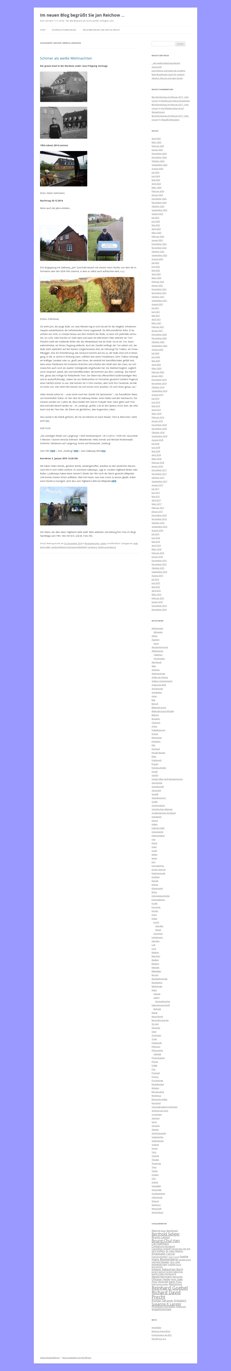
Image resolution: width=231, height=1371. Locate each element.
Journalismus (158, 865)
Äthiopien (158, 632)
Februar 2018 (158, 462)
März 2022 (156, 277)
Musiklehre (157, 982)
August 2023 (157, 213)
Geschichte (157, 782)
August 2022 (157, 259)
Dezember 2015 (159, 560)
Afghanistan (157, 628)
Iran (153, 839)
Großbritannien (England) (164, 813)
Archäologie (157, 688)
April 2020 (156, 364)
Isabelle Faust (174, 1264)
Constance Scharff (161, 1248)
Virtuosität (156, 1189)
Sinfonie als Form (160, 1110)
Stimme (155, 1129)
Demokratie (176, 1248)
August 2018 (157, 440)
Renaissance (158, 1091)
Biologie (157, 1009)
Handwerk (157, 816)
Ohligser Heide (161, 1279)
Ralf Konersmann (160, 1284)
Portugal (156, 1073)
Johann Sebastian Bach (167, 1269)
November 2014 (159, 609)
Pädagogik (157, 1042)
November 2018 (159, 428)
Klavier (155, 884)
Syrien (155, 1148)
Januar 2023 (157, 240)
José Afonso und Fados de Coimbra (168, 70)
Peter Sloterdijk (160, 1281)
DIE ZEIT (186, 1248)
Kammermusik (158, 873)
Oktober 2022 (158, 251)
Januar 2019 (157, 421)
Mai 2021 (156, 315)
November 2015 (159, 564)
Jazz (154, 862)
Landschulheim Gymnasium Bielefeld (69, 547)
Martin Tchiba (158, 1274)
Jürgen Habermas (174, 1271)
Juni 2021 (156, 311)
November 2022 (159, 247)
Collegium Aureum (163, 1246)
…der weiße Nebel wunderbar (166, 63)
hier (47, 420)
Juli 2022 (155, 262)
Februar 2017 (158, 507)
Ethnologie (157, 737)
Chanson (156, 722)
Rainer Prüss (175, 1281)
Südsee (155, 1144)
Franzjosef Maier (160, 1256)
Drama (155, 733)
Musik (158, 929)
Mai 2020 (156, 360)
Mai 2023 (156, 225)
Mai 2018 (156, 451)
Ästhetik (157, 1054)
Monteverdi (170, 1274)
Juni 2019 (156, 402)
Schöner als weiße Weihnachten (66, 58)
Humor (155, 820)
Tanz (154, 1152)
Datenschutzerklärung (64, 30)
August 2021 (157, 304)
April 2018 (156, 455)
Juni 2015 (156, 583)
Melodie (155, 967)
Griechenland (158, 805)
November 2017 (159, 473)
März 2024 (156, 187)
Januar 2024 (157, 195)
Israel (154, 850)
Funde (155, 771)
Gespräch (156, 790)
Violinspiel (181, 1306)
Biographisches (92, 543)
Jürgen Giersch (159, 869)
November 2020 (159, 338)
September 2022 (159, 255)
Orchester (156, 1035)
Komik (154, 903)
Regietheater (158, 1084)
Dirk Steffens (158, 1251)
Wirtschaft (156, 1208)
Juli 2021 (155, 308)
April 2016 (156, 545)
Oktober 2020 (158, 342)
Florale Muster (158, 752)
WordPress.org (159, 1338)
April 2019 (156, 409)
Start (43, 30)
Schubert (180, 1300)
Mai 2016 (156, 541)
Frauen (155, 764)
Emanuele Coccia (163, 1254)
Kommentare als (162, 1335)
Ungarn (155, 1174)
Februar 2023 (158, 236)
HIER (52, 450)
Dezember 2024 (159, 153)
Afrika (154, 635)
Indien (155, 824)
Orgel (154, 1039)
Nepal (154, 1012)
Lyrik (154, 948)
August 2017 (157, 485)
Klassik (155, 880)
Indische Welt (158, 828)
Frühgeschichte (159, 767)
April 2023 (156, 229)
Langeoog (92, 547)
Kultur (154, 918)
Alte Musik (156, 662)
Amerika (156, 669)
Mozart (155, 975)
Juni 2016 (156, 537)
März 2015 (156, 594)
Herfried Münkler (160, 1262)
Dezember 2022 (159, 244)
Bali (153, 700)
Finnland (156, 749)
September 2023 (159, 210)
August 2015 (157, 575)
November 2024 (159, 157)
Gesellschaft (158, 786)
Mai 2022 (156, 270)
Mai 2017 (156, 496)
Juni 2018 (156, 447)
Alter (154, 666)
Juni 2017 (156, 492)
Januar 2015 (157, 602)
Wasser (155, 1201)
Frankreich (157, 760)
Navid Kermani (162, 1276)
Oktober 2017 (158, 477)
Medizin (155, 963)
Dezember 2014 (159, 605)
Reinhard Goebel (170, 1288)
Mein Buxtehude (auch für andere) (168, 74)
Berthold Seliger (166, 1233)
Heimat (157, 993)
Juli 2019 (155, 398)
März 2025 (156, 142)
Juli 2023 (155, 217)
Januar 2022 (157, 285)
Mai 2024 (156, 180)
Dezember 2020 (159, 334)
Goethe (184, 1256)
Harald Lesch (185, 1259)
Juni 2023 (156, 221)
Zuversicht (157, 66)
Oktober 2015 (158, 568)
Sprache (156, 1125)
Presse (155, 1076)
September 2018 (159, 436)
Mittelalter (156, 971)
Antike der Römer (160, 677)
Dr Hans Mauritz (174, 1251)
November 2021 (159, 293)
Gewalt (155, 794)
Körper (155, 911)
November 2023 (159, 202)
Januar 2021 (157, 330)
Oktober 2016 (158, 522)
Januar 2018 (157, 466)
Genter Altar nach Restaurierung (167, 779)
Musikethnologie (160, 978)
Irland (154, 843)
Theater (155, 1159)
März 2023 (156, 232)
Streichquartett (159, 1133)
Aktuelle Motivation (170, 119)
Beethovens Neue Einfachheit (175, 100)
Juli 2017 (155, 489)
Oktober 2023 (158, 206)
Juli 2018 (155, 443)
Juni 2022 (156, 266)
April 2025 (156, 138)
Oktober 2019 (158, 387)
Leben (104, 543)
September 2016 (159, 526)
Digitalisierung (158, 730)
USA (154, 1178)
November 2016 (159, 519)
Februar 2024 (158, 191)
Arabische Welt (159, 684)
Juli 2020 (155, 353)
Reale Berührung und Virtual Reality (101, 30)
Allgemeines (157, 651)
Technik (155, 1155)
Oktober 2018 (158, 432)
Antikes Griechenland (162, 681)
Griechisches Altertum (162, 809)
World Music (157, 1212)
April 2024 (156, 183)
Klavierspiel (157, 888)
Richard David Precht (166, 1294)
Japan (154, 858)
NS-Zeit (155, 1024)
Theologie (156, 1163)
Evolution (156, 741)
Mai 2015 (156, 586)
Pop (153, 1069)
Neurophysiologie (160, 1020)
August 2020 (157, 349)
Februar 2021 (158, 326)
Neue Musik (157, 1016)
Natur (154, 990)
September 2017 (159, 481)
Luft (153, 944)
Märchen (156, 956)
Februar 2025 (158, 146)
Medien (155, 960)
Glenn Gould (173, 1257)
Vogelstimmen (158, 1193)
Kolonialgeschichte (161, 895)
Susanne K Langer (166, 1303)
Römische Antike (159, 1099)
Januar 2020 (157, 375)
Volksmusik (157, 1197)
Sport (156, 643)
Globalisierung (159, 798)
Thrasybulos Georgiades (163, 1306)
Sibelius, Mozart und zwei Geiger (167, 78)
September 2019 (159, 391)
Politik (154, 1065)
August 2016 (157, 530)
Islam (154, 846)
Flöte (154, 756)
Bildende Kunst (159, 707)
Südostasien (158, 1140)
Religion (155, 1088)
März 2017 (156, 504)
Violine (155, 1182)
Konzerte (156, 907)
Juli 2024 (155, 172)
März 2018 (156, 458)
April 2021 (156, 319)
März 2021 (156, 323)
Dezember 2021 (159, 289)
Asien (154, 696)
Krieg (154, 914)
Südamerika (157, 1137)
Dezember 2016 (159, 515)
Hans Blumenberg (165, 1259)
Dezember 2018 (159, 424)
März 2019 (156, 413)
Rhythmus (156, 1095)
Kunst (156, 922)
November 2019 (159, 383)
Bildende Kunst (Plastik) (163, 711)
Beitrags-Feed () (161, 1331)
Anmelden (156, 1327)
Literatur (159, 926)
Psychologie (157, 1080)
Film (153, 745)
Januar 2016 (157, 556)
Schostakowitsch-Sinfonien (165, 1106)
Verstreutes (159, 658)
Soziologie (157, 1114)
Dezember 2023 (159, 198)
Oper (154, 1031)
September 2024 (159, 164)
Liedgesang (157, 937)
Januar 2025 (157, 149)
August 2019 (157, 394)
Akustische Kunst (160, 647)
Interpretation (158, 835)
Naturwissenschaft (161, 1005)
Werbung (156, 1204)
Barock (155, 703)
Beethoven (172, 1230)
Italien (154, 854)
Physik (155, 1061)
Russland (156, 1103)
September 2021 (159, 300)
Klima (154, 892)
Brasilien (156, 718)
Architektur (157, 692)
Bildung (155, 715)
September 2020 (159, 345)
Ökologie (156, 1027)
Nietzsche (177, 1276)
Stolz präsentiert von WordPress (76, 1357)
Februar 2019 (158, 417)
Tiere (154, 1167)
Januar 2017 (157, 511)
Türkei (155, 1171)
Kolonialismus (158, 899)
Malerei (155, 952)
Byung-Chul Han (166, 1240)
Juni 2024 (156, 176)
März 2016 (156, 549)
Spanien (156, 1118)
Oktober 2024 (158, 161)
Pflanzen (156, 1046)
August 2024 (157, 168)
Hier (103, 450)
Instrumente (157, 831)
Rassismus (175, 1284)
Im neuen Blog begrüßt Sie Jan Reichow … (82, 15)
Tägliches (158, 654)
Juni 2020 (156, 357)
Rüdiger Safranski (162, 1300)
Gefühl (155, 775)
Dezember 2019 (159, 379)
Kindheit (156, 877)
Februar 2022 (158, 281)
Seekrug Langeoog (107, 547)
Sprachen (158, 933)
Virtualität (156, 1186)
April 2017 (156, 500)
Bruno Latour (161, 1237)
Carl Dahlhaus (160, 1243)
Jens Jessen (157, 1266)
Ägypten (156, 639)
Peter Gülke (176, 1279)
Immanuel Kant (159, 1264)
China (154, 726)
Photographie (158, 1058)
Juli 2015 (155, 579)
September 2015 (159, 571)
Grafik (155, 801)
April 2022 (156, 274)
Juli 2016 (155, 534)
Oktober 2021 (158, 296)
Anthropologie (158, 673)
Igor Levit (175, 1262)
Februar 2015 (158, 598)
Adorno (156, 1230)
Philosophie (157, 1050)
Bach (163, 1230)
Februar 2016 (158, 553)
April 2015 (156, 590)
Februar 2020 (158, 372)
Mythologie (157, 986)
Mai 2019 (156, 406)
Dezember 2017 (159, 470)
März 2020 (156, 368)
